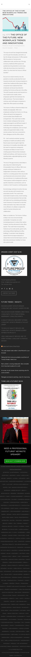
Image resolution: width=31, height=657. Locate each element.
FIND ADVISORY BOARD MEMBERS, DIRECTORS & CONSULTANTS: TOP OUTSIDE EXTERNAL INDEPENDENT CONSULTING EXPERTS (15, 314)
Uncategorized (18, 45)
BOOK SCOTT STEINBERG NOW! (15, 461)
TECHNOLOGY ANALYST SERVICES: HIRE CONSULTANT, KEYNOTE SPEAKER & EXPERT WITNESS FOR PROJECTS (14, 330)
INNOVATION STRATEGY (11, 346)
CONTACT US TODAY (9, 293)
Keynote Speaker (8, 48)
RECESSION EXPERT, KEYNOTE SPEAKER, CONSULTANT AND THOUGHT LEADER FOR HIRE (15, 307)
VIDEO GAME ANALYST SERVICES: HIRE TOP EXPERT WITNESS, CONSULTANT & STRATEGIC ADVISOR (14, 339)
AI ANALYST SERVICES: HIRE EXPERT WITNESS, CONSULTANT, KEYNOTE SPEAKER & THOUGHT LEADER (14, 322)
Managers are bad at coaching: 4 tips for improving (15, 377)
